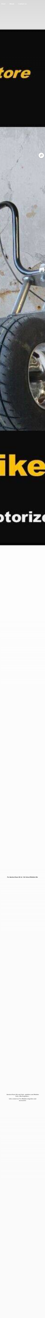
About (11, 4)
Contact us (22, 4)
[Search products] (41, 155)
